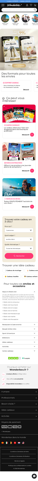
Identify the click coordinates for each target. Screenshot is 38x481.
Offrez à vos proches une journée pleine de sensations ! (17, 166)
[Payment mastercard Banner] (19, 427)
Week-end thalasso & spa (11, 313)
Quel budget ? (10, 235)
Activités (5, 346)
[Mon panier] (35, 5)
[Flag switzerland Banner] (14, 443)
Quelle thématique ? (12, 244)
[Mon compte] (27, 5)
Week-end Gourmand (10, 305)
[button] (18, 69)
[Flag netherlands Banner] (18, 443)
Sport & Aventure (8, 333)
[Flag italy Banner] (6, 443)
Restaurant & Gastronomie (11, 324)
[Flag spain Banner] (2, 443)
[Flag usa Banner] (22, 443)
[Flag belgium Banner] (10, 443)
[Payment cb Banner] (10, 427)
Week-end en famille (10, 311)
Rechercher (20, 256)
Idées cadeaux (7, 342)
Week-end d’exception (10, 319)
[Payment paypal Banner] (4, 427)
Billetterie (6, 338)
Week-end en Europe (10, 308)
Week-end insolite (9, 316)
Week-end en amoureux (11, 302)
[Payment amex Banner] (15, 427)
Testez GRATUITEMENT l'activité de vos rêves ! (18, 202)
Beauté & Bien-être (9, 329)
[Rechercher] (35, 10)
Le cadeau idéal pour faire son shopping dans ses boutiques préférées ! (16, 129)
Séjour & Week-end (9, 292)
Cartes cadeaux (7, 351)
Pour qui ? (8, 226)
